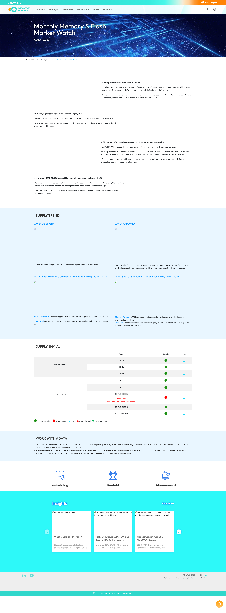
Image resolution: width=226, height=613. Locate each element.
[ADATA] (14, 2)
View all (166, 503)
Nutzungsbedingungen (190, 578)
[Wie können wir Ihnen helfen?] (219, 604)
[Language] (215, 9)
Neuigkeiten (83, 9)
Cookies (203, 578)
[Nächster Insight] (179, 531)
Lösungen (53, 9)
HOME (26, 60)
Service (95, 9)
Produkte (40, 9)
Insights (45, 60)
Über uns (107, 9)
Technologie (67, 9)
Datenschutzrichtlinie (171, 578)
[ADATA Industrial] (19, 9)
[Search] (208, 9)
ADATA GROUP (189, 575)
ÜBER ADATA (35, 60)
